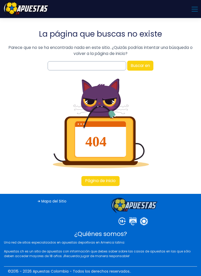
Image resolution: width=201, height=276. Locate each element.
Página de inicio (100, 180)
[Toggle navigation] (194, 9)
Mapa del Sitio (53, 201)
